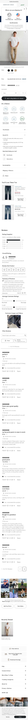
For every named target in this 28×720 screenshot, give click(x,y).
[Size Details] (4, 155)
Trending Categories (7, 679)
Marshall (4, 547)
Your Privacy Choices (12, 714)
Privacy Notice (7, 713)
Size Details (4, 89)
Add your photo (7, 606)
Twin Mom (5, 461)
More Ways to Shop (7, 675)
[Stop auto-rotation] (26, 20)
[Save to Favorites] (25, 32)
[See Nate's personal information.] (6, 382)
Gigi (3, 517)
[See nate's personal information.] (6, 356)
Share (6, 175)
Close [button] (20, 717)
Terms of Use (18, 28)
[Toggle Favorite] (12, 187)
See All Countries (14, 22)
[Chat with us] (4, 159)
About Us (4, 684)
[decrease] (21, 93)
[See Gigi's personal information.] (6, 516)
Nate (3, 382)
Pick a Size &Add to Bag (20, 199)
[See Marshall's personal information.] (8, 547)
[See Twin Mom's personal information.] (9, 461)
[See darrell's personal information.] (7, 490)
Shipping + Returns (8, 170)
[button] (9, 16)
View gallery (20, 606)
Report (18, 371)
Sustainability (6, 165)
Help (3, 666)
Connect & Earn (6, 670)
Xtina (3, 408)
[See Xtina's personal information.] (6, 408)
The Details (6, 129)
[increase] (25, 93)
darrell (4, 491)
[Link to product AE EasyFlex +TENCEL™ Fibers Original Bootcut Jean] (8, 192)
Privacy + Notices (7, 688)
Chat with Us (15, 648)
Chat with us (10, 159)
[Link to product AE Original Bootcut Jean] (8, 212)
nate (3, 356)
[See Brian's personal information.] (6, 434)
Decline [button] (8, 717)
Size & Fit (5, 135)
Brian (3, 434)
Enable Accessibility (14, 1)
